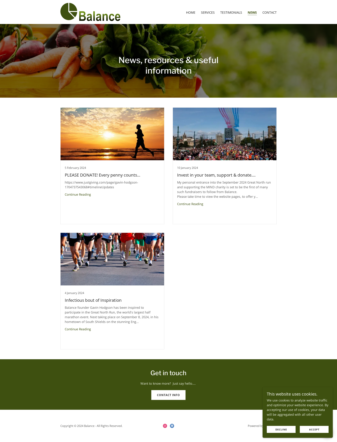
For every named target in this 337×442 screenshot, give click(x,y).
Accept (314, 429)
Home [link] (190, 12)
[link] (90, 11)
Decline (281, 429)
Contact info (168, 395)
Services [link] (208, 12)
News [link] (252, 12)
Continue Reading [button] (78, 194)
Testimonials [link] (231, 12)
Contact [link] (269, 12)
